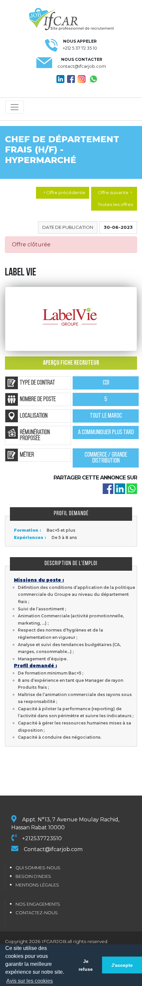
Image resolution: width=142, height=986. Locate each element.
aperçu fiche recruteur (71, 363)
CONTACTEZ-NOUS (37, 912)
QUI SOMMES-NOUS (38, 867)
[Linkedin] (120, 488)
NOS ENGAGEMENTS (38, 904)
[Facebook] (108, 488)
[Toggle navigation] (14, 107)
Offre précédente (64, 192)
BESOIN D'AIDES (33, 876)
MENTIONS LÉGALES (37, 884)
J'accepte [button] (122, 965)
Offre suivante (115, 192)
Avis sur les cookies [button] (29, 981)
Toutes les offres (115, 204)
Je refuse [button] (86, 965)
